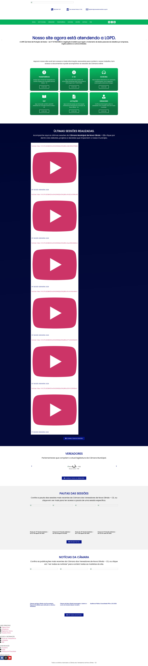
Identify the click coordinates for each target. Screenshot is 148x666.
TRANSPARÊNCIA (61, 22)
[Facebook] (109, 22)
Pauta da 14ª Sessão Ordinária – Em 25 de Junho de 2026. (107, 532)
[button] (2, 40)
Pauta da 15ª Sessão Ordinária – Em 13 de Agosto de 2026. (84, 532)
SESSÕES (77, 22)
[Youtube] (114, 22)
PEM (91, 22)
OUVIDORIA (70, 22)
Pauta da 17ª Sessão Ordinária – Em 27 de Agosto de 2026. (39, 532)
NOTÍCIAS (84, 22)
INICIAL (34, 22)
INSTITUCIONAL (42, 22)
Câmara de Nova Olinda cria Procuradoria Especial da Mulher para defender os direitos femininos (42, 605)
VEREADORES (51, 22)
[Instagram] (112, 22)
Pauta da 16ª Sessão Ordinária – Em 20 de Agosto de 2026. (62, 532)
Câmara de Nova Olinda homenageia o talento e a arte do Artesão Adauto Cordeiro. (73, 604)
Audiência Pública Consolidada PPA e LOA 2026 (103, 603)
